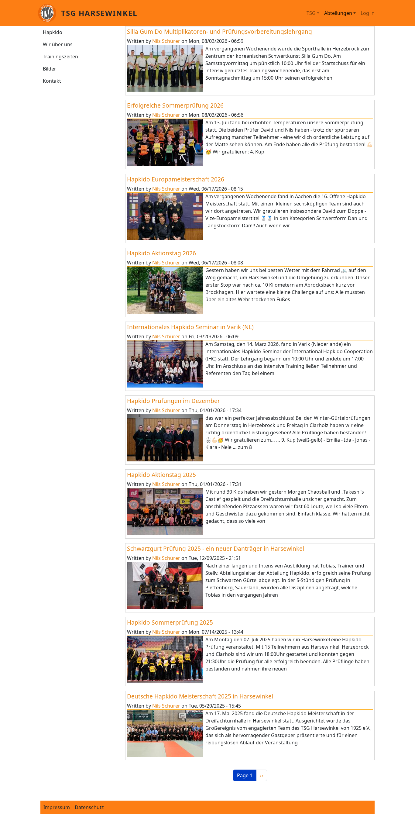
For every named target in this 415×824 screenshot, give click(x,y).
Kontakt (52, 81)
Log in (368, 13)
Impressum (56, 807)
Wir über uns (58, 44)
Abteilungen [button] (338, 13)
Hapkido (52, 32)
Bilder (49, 68)
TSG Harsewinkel (99, 13)
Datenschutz (89, 807)
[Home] (49, 13)
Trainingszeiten (60, 56)
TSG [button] (311, 13)
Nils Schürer (166, 41)
